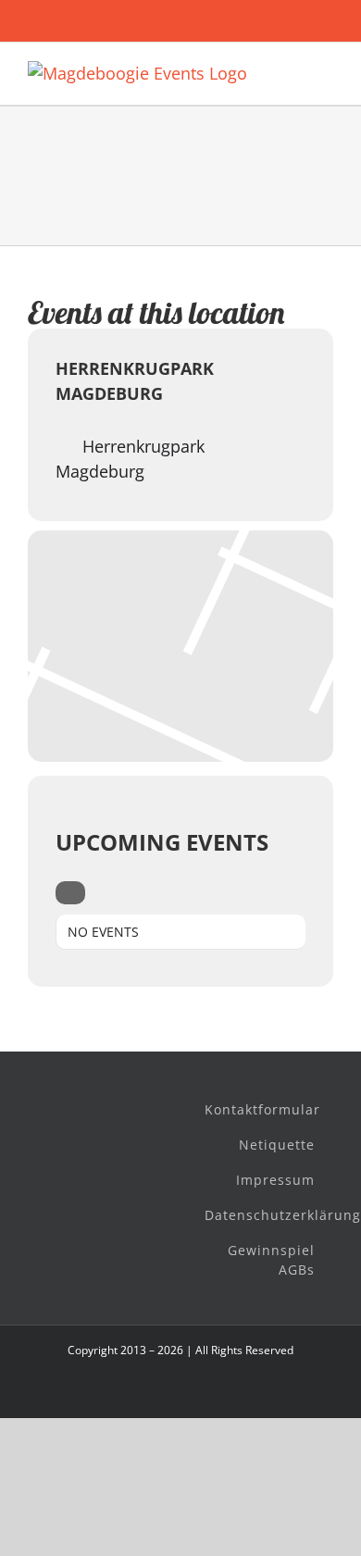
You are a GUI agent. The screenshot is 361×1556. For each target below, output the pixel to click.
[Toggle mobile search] (292, 71)
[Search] (70, 892)
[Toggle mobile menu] (325, 71)
